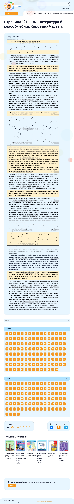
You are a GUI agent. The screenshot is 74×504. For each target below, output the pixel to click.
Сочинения (66, 8)
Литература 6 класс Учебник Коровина (63, 14)
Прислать (12, 485)
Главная (29, 14)
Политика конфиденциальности (44, 501)
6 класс (34, 14)
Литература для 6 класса (44, 14)
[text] (29, 427)
